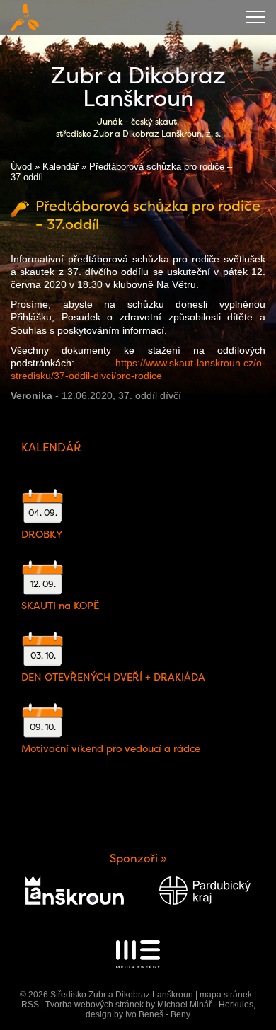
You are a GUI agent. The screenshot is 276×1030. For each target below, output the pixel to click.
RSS (30, 1004)
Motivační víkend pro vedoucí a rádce (110, 748)
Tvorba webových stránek (94, 1004)
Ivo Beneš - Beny (157, 1014)
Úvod (21, 166)
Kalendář (60, 166)
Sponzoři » (138, 858)
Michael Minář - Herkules (205, 1004)
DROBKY (41, 534)
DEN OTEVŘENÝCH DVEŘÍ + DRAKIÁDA (113, 677)
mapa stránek (226, 995)
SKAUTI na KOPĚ (60, 605)
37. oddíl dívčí (149, 395)
